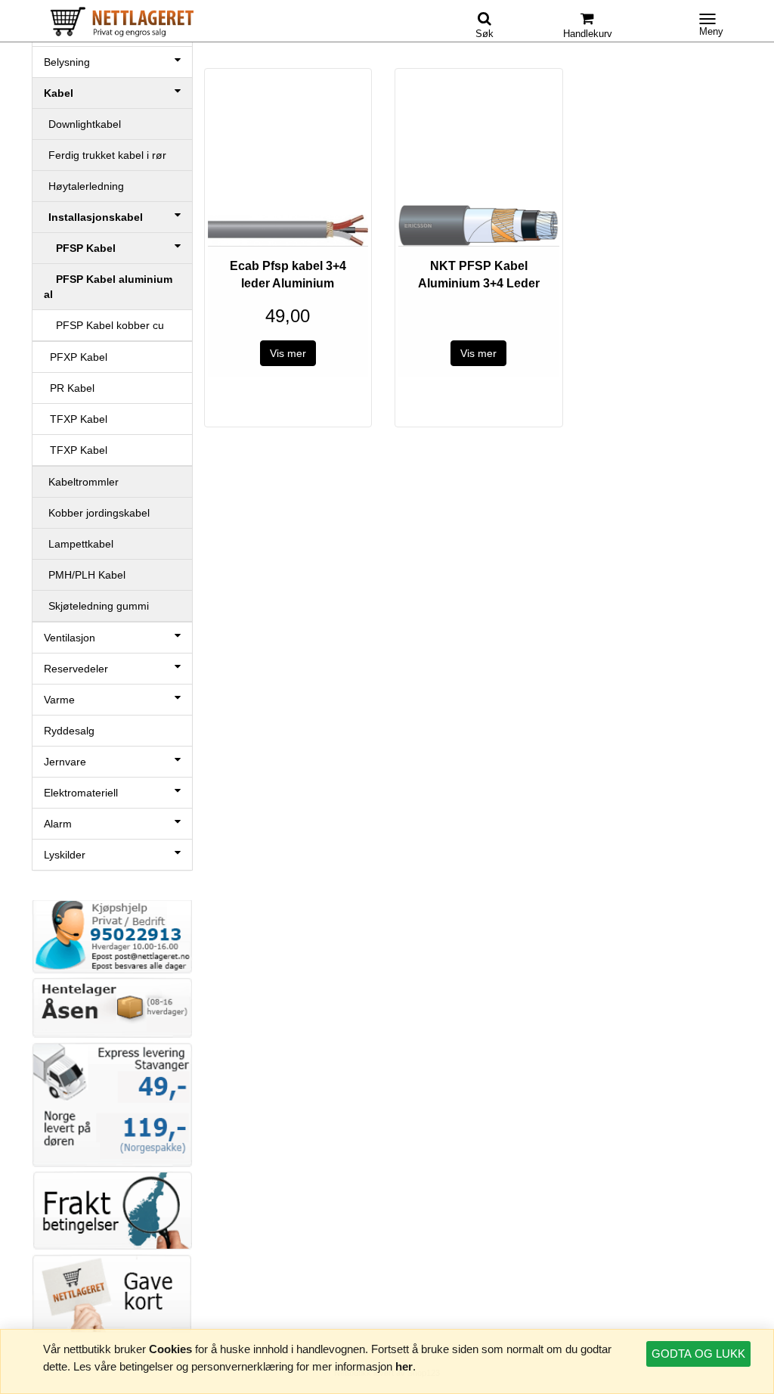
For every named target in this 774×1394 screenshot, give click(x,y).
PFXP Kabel (75, 357)
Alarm (58, 824)
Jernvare (65, 762)
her (404, 1366)
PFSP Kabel (80, 248)
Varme (59, 700)
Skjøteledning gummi (98, 606)
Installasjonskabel (95, 217)
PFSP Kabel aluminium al (108, 286)
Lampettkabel (80, 544)
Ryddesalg (69, 731)
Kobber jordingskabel (99, 513)
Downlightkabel (84, 124)
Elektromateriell (81, 793)
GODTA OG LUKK (698, 1353)
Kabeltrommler (83, 482)
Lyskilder (64, 855)
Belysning (67, 62)
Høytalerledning (86, 186)
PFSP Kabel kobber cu (104, 325)
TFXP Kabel (75, 419)
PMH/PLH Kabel (86, 575)
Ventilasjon (69, 638)
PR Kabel (69, 388)
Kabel (58, 93)
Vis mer (288, 353)
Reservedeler (76, 669)
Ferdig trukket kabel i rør (107, 155)
